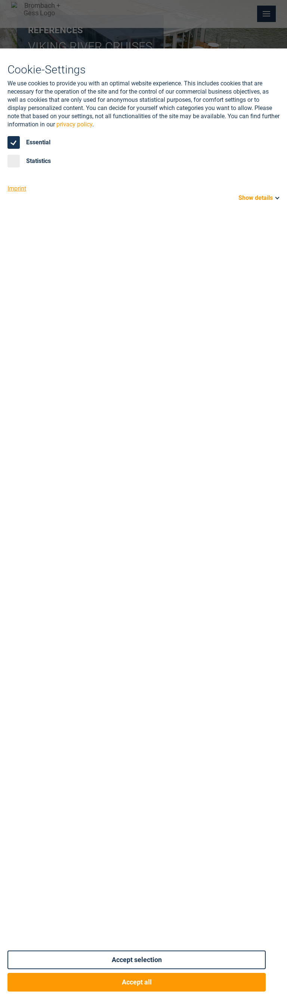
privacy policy (74, 124)
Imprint (16, 188)
